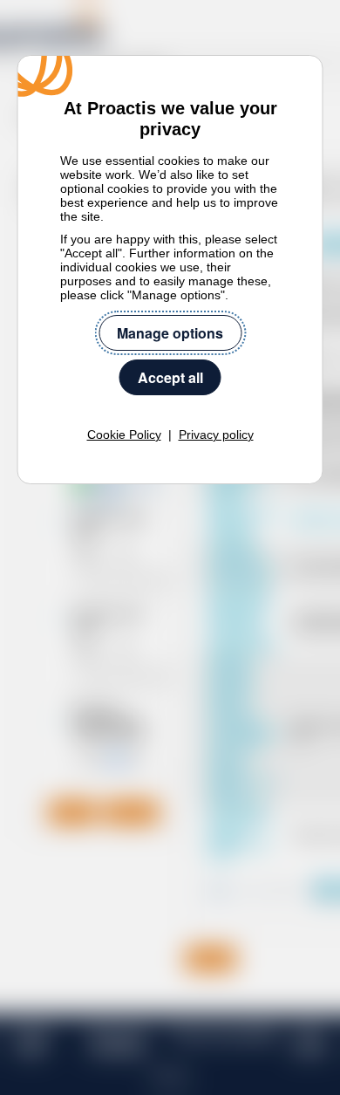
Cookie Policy (124, 434)
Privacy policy (216, 434)
